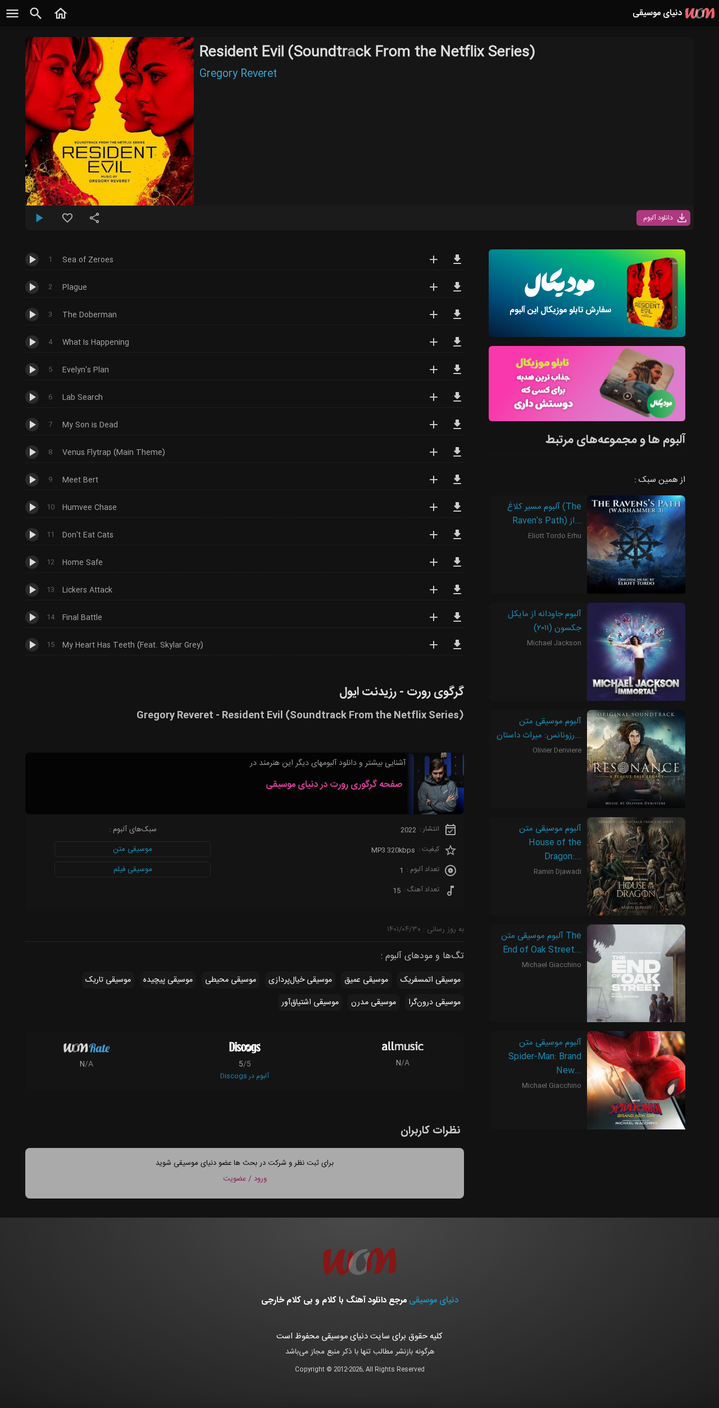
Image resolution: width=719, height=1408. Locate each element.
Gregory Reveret (238, 74)
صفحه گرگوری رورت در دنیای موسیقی (334, 784)
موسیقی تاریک (108, 980)
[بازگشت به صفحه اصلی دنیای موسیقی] (61, 19)
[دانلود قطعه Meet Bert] (457, 484)
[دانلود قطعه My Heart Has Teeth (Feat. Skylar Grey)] (457, 649)
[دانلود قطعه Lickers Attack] (457, 594)
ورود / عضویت (245, 1179)
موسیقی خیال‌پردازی (300, 980)
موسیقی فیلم (132, 869)
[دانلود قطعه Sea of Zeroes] (457, 264)
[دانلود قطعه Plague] (457, 292)
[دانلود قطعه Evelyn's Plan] (457, 374)
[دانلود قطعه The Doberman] (457, 319)
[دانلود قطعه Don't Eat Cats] (457, 539)
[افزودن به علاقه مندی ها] (67, 222)
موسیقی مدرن (373, 1002)
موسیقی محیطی (230, 980)
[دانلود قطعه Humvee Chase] (457, 512)
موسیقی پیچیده (168, 980)
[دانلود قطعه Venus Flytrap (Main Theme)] (457, 457)
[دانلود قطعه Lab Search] (457, 402)
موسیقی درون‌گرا (434, 1002)
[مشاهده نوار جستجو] (36, 19)
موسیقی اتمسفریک (431, 980)
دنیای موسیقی (433, 1300)
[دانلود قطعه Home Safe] (457, 567)
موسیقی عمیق (366, 980)
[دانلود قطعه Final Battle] (457, 622)
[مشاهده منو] (12, 19)
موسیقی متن (132, 849)
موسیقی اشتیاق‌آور (310, 1002)
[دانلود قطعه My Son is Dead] (457, 429)
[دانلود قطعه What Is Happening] (457, 347)
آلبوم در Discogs (244, 1076)
